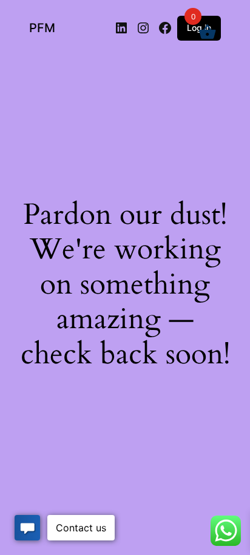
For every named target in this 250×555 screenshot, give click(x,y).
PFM (42, 28)
